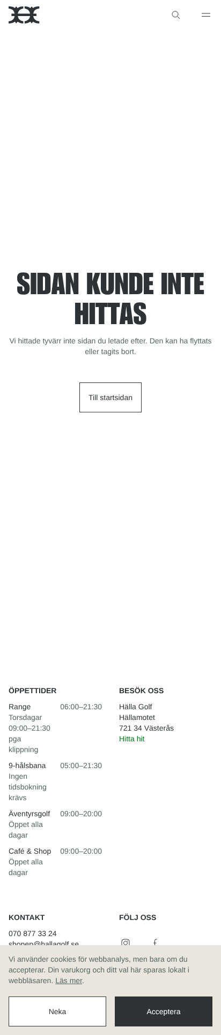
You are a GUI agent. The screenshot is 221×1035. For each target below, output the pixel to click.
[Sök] (176, 15)
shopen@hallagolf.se (44, 944)
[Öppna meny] (206, 15)
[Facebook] (156, 943)
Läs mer (68, 980)
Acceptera (163, 1011)
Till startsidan (110, 397)
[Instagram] (125, 943)
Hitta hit (131, 738)
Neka (58, 1011)
